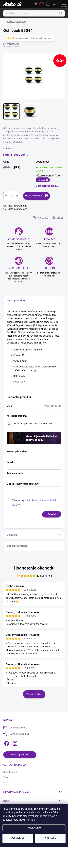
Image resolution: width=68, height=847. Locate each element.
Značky (7, 777)
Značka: (11, 47)
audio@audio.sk (18, 727)
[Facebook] (6, 743)
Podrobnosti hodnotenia (42, 38)
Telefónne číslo (15, 473)
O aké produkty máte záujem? (23, 484)
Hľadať (60, 13)
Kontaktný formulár (20, 754)
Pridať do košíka (33, 195)
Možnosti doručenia (47, 186)
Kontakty (8, 782)
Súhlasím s (34, 502)
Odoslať (52, 514)
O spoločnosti (10, 772)
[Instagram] (14, 743)
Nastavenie (34, 827)
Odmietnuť (17, 838)
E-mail (11, 462)
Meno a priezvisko (17, 451)
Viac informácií (27, 819)
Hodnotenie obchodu (34, 568)
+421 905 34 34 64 (19, 734)
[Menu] (64, 4)
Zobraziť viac (34, 694)
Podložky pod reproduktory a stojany (33, 423)
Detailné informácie (14, 155)
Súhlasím (50, 838)
